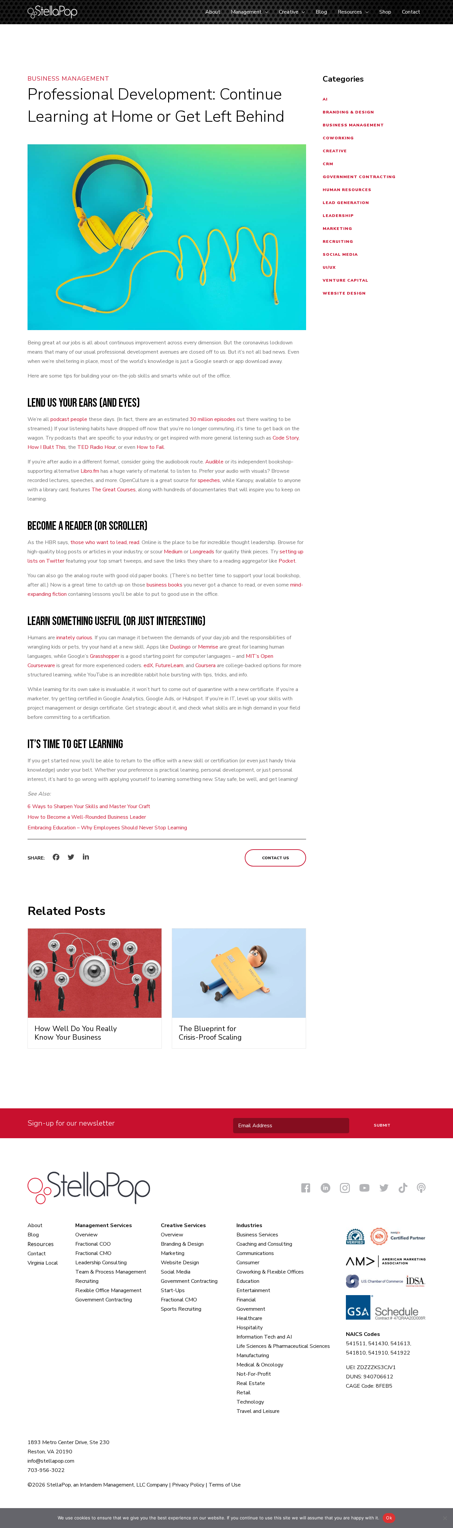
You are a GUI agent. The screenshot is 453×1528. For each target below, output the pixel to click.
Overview (86, 1234)
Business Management (68, 79)
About (35, 1225)
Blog (33, 1234)
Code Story (285, 438)
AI (325, 99)
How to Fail (150, 447)
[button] (265, 12)
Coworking (338, 138)
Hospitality (249, 1327)
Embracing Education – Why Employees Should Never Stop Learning (107, 827)
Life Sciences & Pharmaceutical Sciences (283, 1346)
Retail (243, 1392)
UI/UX (329, 267)
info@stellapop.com (51, 1461)
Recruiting (338, 241)
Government (250, 1309)
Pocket (287, 561)
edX (148, 665)
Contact (37, 1253)
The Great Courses (114, 489)
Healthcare (249, 1318)
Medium (173, 551)
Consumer (247, 1262)
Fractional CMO (93, 1253)
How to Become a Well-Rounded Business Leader (87, 817)
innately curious (74, 637)
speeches (209, 480)
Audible (214, 461)
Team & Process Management (110, 1272)
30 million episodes (212, 419)
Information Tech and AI (264, 1337)
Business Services (257, 1234)
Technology (250, 1402)
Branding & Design (348, 112)
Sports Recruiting (181, 1309)
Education (247, 1281)
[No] (444, 1518)
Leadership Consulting (101, 1262)
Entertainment (253, 1290)
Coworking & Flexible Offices (270, 1272)
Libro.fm (90, 471)
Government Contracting (359, 176)
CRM (328, 164)
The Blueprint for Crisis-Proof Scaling (210, 1033)
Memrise (208, 647)
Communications (255, 1253)
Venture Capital (345, 280)
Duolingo (180, 647)
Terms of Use (225, 1485)
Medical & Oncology (259, 1364)
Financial (246, 1299)
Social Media (340, 254)
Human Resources (347, 189)
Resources (41, 1244)
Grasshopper (104, 656)
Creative (335, 151)
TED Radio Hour (96, 447)
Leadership (338, 215)
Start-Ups (173, 1290)
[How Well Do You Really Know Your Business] (95, 972)
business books (164, 585)
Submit (382, 1125)
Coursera (205, 665)
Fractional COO (93, 1244)
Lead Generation (346, 202)
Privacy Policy (188, 1485)
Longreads (202, 551)
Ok (389, 1517)
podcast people (68, 419)
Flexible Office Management (108, 1290)
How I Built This (47, 447)
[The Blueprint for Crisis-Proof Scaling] (239, 972)
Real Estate (250, 1383)
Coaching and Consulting (264, 1244)
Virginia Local (43, 1263)
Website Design (344, 293)
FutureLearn (169, 665)
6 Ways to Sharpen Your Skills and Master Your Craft (89, 806)
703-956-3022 (46, 1470)
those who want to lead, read (104, 542)
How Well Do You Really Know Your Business (75, 1033)
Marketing (337, 228)
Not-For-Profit (253, 1374)
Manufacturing (252, 1355)
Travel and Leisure (258, 1411)
